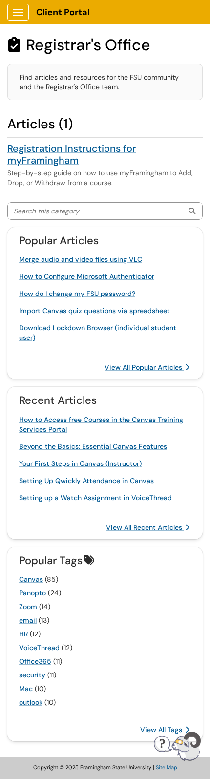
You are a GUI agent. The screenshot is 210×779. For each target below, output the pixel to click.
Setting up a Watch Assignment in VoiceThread (95, 497)
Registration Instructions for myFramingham (71, 154)
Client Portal (63, 12)
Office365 (35, 661)
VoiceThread (39, 647)
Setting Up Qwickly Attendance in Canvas (86, 480)
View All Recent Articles (145, 527)
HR (23, 634)
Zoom (28, 606)
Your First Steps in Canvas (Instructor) (80, 463)
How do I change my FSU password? (77, 293)
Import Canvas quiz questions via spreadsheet (94, 310)
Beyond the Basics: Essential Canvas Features (93, 446)
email (28, 620)
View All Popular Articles (144, 367)
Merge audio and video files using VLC (80, 259)
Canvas (31, 579)
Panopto (32, 593)
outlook (30, 702)
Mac (26, 688)
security (32, 675)
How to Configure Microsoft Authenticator (86, 276)
